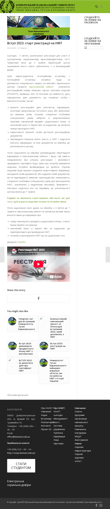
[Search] (95, 6)
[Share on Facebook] (38, 299)
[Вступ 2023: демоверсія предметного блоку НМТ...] (2, 254)
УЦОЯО (22, 242)
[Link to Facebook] (96, 505)
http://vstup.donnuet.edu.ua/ (21, 452)
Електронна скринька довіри (19, 483)
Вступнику (46, 418)
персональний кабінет (40, 86)
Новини (23, 48)
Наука (44, 415)
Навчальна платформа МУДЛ (80, 433)
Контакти (46, 425)
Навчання (46, 411)
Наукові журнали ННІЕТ (79, 458)
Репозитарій (47, 422)
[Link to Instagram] (101, 505)
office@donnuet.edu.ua (18, 436)
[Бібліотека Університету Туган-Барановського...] (108, 254)
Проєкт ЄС (46, 429)
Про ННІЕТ (47, 408)
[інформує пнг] (38, 28)
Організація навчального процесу (81, 422)
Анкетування (81, 439)
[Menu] (101, 6)
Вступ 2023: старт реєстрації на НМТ (34, 43)
